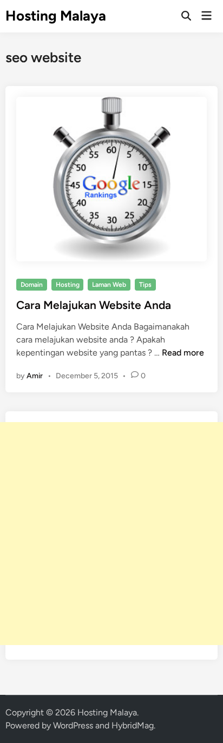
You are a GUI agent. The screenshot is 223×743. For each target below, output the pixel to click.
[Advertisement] (111, 533)
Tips (145, 284)
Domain (32, 284)
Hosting (68, 284)
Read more (183, 352)
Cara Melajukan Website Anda (93, 305)
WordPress (73, 725)
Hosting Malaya (55, 15)
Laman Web (109, 284)
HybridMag (133, 725)
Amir (35, 375)
